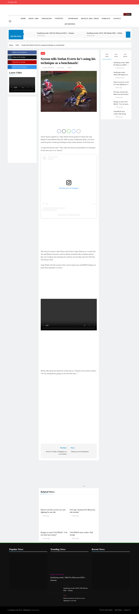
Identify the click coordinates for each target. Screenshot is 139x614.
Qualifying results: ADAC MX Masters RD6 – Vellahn (104, 33)
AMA (42, 53)
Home (23, 18)
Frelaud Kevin (35, 610)
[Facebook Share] (59, 131)
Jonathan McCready (48, 67)
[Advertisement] (22, 129)
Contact (117, 18)
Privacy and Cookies (106, 610)
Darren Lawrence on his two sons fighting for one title (122, 84)
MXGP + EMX (34, 18)
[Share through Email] (78, 131)
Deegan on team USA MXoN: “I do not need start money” (121, 104)
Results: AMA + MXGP (90, 18)
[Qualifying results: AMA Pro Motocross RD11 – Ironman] (31, 36)
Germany (66, 585)
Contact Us (127, 610)
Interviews (73, 18)
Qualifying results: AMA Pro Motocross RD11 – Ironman (55, 33)
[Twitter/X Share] (64, 131)
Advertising (70, 24)
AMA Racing (47, 18)
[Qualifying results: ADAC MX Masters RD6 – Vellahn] (81, 36)
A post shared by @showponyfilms (69, 215)
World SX (106, 18)
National (59, 18)
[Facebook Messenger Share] (74, 131)
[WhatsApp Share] (69, 131)
